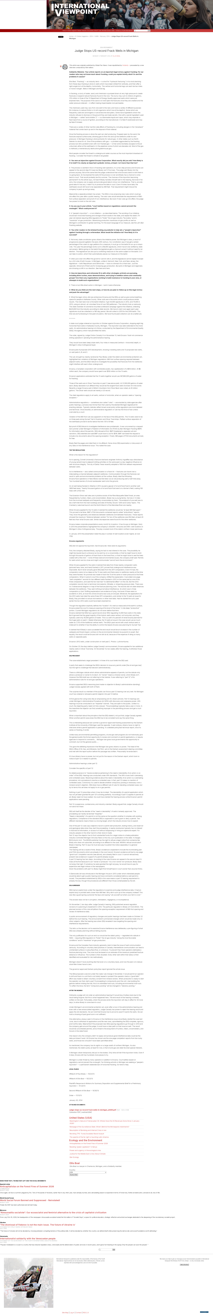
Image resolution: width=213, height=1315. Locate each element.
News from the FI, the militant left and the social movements (23, 1181)
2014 (91, 36)
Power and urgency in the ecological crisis (85, 1150)
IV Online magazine (71, 30)
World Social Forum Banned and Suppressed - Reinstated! (30, 1200)
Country (72, 1170)
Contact (79, 1313)
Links (100, 30)
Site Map (65, 1313)
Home (64, 30)
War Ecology (74, 1157)
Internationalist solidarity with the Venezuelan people (27, 1238)
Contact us (118, 30)
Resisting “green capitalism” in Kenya (83, 1147)
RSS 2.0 (86, 1313)
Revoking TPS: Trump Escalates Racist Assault (87, 1134)
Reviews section (106, 30)
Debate (79, 30)
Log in (72, 1313)
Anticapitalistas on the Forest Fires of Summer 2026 (89, 1143)
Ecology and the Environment (85, 1140)
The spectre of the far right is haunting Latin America (89, 1137)
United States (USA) (80, 1117)
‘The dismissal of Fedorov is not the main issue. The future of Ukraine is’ (37, 1224)
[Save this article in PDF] (61, 66)
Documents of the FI (92, 30)
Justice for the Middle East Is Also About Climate (88, 1154)
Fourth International (127, 30)
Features (84, 30)
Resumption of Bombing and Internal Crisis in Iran (88, 1130)
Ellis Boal (116, 56)
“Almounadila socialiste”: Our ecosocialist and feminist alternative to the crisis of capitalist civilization (53, 1212)
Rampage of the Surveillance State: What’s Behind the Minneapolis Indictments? (99, 1127)
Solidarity (125, 65)
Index (113, 30)
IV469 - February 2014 (102, 36)
